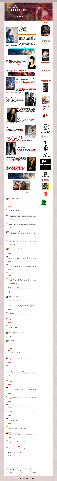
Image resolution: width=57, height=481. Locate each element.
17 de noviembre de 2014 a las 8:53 (15, 317)
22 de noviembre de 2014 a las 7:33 (15, 432)
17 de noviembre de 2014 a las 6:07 (17, 248)
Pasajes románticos (11, 332)
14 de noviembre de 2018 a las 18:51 (16, 452)
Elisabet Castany (10, 231)
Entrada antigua (34, 472)
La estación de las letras (11, 296)
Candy (9, 432)
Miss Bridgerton (10, 379)
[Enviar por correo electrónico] (25, 192)
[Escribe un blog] (26, 192)
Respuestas (10, 348)
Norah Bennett (10, 248)
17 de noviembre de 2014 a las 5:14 (18, 231)
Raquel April (10, 272)
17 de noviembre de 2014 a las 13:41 (20, 357)
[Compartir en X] (27, 192)
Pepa (9, 239)
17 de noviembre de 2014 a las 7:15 (20, 296)
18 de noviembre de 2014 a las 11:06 (19, 371)
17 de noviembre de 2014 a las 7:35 (16, 303)
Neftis (9, 340)
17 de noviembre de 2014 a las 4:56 (17, 214)
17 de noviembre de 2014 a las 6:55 (16, 272)
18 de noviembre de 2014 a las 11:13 (18, 379)
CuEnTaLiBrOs (10, 287)
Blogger (38, 478)
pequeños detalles (10, 371)
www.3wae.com (10, 446)
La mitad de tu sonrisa (11, 357)
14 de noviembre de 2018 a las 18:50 (18, 446)
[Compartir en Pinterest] (28, 192)
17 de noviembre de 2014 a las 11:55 (19, 332)
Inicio (22, 472)
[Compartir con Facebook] (27, 192)
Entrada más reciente (9, 472)
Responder (9, 206)
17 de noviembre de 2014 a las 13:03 (15, 340)
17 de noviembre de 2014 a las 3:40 (16, 198)
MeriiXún (9, 317)
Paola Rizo (9, 198)
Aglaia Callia (10, 214)
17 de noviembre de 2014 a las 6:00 (14, 239)
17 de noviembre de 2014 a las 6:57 (17, 287)
